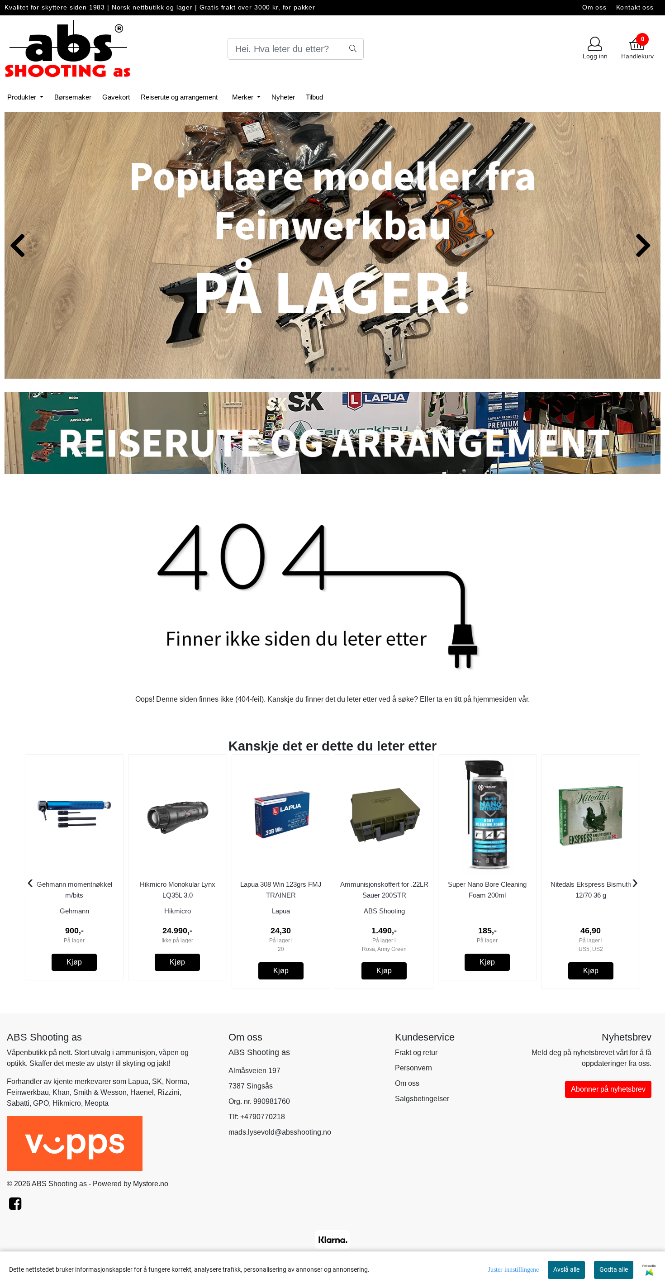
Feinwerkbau (28, 1092)
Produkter (22, 97)
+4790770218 (262, 1117)
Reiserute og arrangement (179, 97)
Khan (61, 1092)
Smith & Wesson (100, 1092)
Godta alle (613, 1269)
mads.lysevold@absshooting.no (279, 1132)
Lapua (138, 1081)
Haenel (142, 1092)
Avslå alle (566, 1269)
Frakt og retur (416, 1052)
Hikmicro (66, 1103)
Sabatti (18, 1103)
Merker (243, 97)
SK (157, 1081)
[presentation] (30, 882)
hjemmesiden (495, 699)
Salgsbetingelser (422, 1099)
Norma (176, 1081)
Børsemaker (72, 97)
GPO (41, 1103)
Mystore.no (150, 1184)
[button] (318, 369)
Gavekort (116, 97)
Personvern (413, 1068)
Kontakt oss (635, 7)
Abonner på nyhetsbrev (608, 1089)
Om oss (594, 7)
